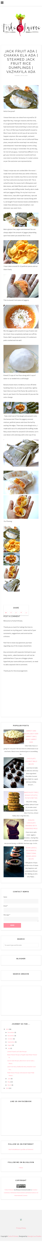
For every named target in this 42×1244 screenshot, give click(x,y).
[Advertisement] (21, 999)
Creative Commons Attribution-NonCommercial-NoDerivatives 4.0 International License (21, 1192)
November (11, 1036)
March (10, 1085)
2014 (7, 1088)
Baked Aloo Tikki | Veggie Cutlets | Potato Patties (31, 795)
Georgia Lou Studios (34, 1236)
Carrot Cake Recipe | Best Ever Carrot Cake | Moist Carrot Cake (31, 736)
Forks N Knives (9, 1190)
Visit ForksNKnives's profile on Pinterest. (21, 1149)
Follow (21, 1168)
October (10, 1039)
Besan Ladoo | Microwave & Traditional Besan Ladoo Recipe (31, 853)
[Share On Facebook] (11, 613)
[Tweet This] (6, 613)
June (9, 1079)
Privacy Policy (21, 1228)
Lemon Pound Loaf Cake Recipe (17, 1051)
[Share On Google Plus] (16, 613)
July (9, 1048)
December (11, 1032)
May (9, 1082)
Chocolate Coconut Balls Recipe (31, 761)
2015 (7, 1029)
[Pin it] (21, 613)
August (10, 1045)
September (11, 1042)
